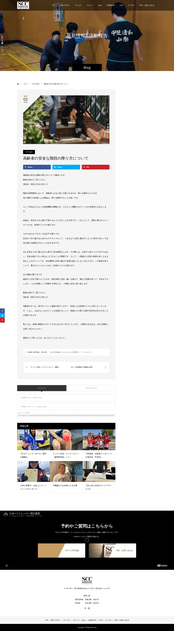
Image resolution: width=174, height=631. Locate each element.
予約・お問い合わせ (146, 5)
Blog (99, 5)
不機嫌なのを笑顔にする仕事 (65, 485)
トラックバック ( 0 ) (91, 388)
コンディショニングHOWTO (70, 352)
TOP (53, 5)
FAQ (121, 5)
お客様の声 (110, 5)
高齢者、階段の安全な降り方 (35, 184)
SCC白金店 (29, 152)
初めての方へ (65, 5)
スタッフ (90, 5)
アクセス (131, 5)
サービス (78, 5)
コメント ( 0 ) (42, 388)
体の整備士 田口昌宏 (40, 352)
